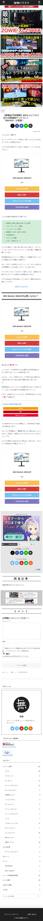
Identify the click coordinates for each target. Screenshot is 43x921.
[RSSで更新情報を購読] (31, 563)
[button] (30, 126)
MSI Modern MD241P (22, 178)
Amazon (20, 408)
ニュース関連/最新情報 (10, 544)
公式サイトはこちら (21, 286)
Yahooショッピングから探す (22, 201)
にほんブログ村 (7, 755)
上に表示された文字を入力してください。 (16, 656)
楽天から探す (22, 195)
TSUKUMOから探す (22, 207)
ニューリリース (25, 544)
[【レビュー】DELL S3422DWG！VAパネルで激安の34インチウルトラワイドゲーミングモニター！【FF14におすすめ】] (21, 70)
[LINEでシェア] (26, 126)
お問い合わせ (31, 914)
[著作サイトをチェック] (12, 563)
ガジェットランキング (9, 746)
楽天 (21, 411)
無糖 (21, 716)
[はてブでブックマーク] (21, 126)
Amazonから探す (22, 189)
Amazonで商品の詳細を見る (12, 404)
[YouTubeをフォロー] (21, 563)
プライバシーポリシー (11, 914)
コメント (6, 621)
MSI (34, 544)
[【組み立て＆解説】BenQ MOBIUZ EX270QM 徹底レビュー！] (21, 95)
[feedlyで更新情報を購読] (26, 563)
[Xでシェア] (12, 126)
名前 (3, 641)
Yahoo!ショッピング (20, 415)
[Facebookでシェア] (17, 126)
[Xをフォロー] (17, 563)
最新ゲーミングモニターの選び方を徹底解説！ (21, 6)
